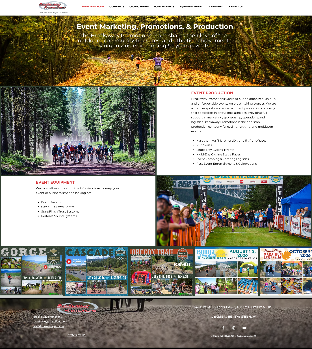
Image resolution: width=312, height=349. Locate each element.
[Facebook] (223, 328)
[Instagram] (234, 328)
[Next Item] (306, 271)
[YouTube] (244, 328)
